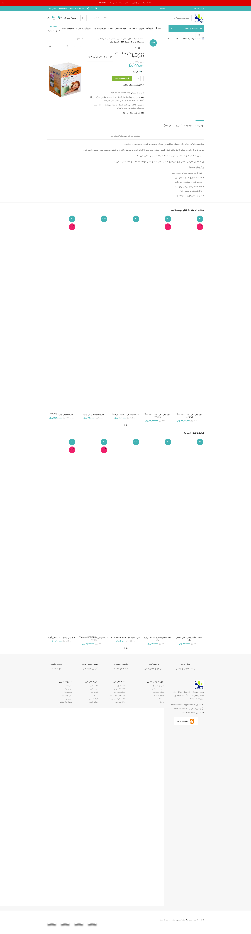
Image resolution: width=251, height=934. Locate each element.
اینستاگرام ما (52, 30)
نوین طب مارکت (190, 920)
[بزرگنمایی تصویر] (198, 35)
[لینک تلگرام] (88, 8)
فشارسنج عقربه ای (158, 686)
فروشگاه (162, 8)
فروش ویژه (53, 26)
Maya (133, 105)
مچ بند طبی (94, 689)
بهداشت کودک (124, 105)
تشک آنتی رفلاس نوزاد (117, 695)
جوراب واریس (93, 702)
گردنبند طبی (94, 686)
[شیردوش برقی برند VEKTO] (61, 313)
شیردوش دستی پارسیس (93, 414)
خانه (142, 38)
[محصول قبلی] (142, 47)
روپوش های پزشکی (66, 702)
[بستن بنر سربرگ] (3, 3)
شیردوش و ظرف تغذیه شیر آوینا (61, 637)
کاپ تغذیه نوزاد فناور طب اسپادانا (125, 637)
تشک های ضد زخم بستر (117, 699)
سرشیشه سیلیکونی (108, 97)
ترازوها (162, 702)
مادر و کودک (122, 108)
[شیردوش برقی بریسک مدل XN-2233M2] (157, 313)
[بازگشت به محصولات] (138, 47)
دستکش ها (68, 692)
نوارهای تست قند (158, 695)
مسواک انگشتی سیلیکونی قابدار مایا (189, 639)
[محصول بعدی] (135, 47)
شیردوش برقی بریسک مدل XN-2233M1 (189, 415)
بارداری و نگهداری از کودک (127, 97)
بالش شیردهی (120, 702)
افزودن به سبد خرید (122, 78)
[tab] (200, 124)
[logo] (106, 920)
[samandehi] (119, 921)
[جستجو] (83, 18)
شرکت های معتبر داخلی (127, 38)
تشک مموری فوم (119, 692)
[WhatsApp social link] (92, 8)
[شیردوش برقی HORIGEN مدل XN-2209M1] (93, 536)
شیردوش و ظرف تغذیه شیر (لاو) (125, 414)
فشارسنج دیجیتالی (158, 689)
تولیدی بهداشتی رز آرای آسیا (100, 56)
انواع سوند (68, 699)
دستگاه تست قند (158, 692)
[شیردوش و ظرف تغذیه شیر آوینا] (61, 536)
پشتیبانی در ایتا (182, 721)
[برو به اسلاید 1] (127, 425)
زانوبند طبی (94, 692)
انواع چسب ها (67, 695)
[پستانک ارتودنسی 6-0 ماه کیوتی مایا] (157, 536)
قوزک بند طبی (93, 699)
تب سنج (161, 699)
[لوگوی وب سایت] (199, 18)
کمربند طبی (94, 695)
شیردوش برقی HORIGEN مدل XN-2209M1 (93, 639)
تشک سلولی (121, 686)
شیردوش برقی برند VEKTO (61, 414)
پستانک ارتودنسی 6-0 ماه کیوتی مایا (157, 639)
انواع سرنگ (68, 689)
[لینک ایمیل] (96, 8)
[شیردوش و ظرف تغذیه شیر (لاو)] (125, 313)
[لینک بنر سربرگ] (125, 3)
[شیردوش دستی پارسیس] (93, 313)
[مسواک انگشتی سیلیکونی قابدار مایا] (189, 536)
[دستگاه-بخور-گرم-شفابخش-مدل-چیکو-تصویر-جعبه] (65, 79)
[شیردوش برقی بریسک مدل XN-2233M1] (189, 313)
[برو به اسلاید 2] (124, 425)
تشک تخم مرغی (119, 689)
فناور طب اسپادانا (107, 38)
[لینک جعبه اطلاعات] (185, 664)
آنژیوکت (69, 686)
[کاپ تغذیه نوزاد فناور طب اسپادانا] (125, 536)
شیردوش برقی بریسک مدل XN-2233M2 (157, 415)
